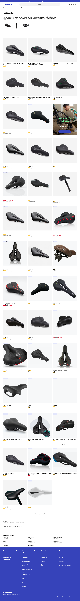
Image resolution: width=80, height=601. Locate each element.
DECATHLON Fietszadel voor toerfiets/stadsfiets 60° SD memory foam (40, 165)
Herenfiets (4, 542)
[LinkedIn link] (10, 562)
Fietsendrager (5, 545)
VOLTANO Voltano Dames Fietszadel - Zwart (36, 439)
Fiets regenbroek (31, 537)
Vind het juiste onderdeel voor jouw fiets (65, 131)
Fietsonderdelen (5, 537)
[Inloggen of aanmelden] (74, 4)
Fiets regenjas (5, 538)
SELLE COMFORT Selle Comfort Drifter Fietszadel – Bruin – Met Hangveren (64, 268)
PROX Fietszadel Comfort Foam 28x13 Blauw (36, 404)
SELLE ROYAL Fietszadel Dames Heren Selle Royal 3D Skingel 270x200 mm (39, 131)
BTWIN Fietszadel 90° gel (57, 97)
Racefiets (4, 541)
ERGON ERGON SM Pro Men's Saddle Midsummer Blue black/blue (65, 473)
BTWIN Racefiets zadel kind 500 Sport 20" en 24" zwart (38, 197)
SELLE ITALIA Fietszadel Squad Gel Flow (10, 336)
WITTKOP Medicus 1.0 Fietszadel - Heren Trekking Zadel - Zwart (64, 439)
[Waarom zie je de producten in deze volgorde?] (66, 35)
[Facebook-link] (3, 562)
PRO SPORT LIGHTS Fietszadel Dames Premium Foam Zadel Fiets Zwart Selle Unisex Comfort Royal (15, 198)
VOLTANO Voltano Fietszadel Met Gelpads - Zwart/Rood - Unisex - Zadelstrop (15, 370)
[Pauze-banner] (75, 1)
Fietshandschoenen (56, 541)
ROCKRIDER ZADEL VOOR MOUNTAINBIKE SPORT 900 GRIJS (39, 97)
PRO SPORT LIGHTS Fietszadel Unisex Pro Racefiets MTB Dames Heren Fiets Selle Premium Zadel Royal (65, 370)
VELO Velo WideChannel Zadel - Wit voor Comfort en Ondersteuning (62, 405)
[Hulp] (71, 4)
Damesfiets (30, 538)
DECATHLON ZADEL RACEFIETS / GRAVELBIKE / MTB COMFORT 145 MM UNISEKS (14, 165)
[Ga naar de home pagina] (7, 4)
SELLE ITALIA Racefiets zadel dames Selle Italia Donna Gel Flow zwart (15, 64)
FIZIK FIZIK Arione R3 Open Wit (33, 506)
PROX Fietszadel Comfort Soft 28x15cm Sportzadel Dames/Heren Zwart (62, 303)
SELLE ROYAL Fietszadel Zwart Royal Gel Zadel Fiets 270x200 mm (40, 302)
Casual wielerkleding (31, 542)
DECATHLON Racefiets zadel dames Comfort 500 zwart (63, 63)
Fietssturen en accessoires (57, 537)
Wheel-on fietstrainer (31, 545)
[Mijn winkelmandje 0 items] (76, 4)
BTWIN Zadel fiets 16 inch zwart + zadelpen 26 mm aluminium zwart (64, 198)
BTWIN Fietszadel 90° (57, 164)
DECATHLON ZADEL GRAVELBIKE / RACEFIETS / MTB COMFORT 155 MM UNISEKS (39, 233)
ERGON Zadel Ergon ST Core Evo (34, 369)
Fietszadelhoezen (7, 30)
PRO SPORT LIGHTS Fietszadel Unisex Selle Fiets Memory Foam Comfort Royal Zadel (64, 233)
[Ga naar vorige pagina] (36, 514)
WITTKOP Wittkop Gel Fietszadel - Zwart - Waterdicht (62, 336)
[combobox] (75, 35)
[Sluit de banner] (76, 1)
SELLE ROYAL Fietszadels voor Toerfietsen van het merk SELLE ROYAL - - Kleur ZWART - (14, 405)
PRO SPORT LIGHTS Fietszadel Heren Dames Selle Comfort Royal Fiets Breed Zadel (40, 474)
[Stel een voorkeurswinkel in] (69, 4)
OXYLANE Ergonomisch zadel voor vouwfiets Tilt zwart (13, 506)
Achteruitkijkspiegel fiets (57, 542)
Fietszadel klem (26, 30)
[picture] (15, 50)
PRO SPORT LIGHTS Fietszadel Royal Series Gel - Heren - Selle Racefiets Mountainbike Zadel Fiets (14, 268)
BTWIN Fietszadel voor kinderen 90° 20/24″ (11, 97)
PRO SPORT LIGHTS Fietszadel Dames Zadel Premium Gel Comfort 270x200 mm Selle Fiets (13, 303)
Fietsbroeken (30, 541)
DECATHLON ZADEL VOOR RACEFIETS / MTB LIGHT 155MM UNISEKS (38, 268)
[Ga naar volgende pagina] (44, 514)
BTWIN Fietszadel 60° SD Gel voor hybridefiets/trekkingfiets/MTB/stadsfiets (36, 64)
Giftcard (75, 7)
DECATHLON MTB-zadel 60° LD (8, 473)
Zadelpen (16, 30)
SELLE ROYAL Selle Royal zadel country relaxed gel (12, 439)
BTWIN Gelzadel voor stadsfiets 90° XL (35, 336)
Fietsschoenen (55, 538)
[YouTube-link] (5, 562)
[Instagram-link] (8, 562)
